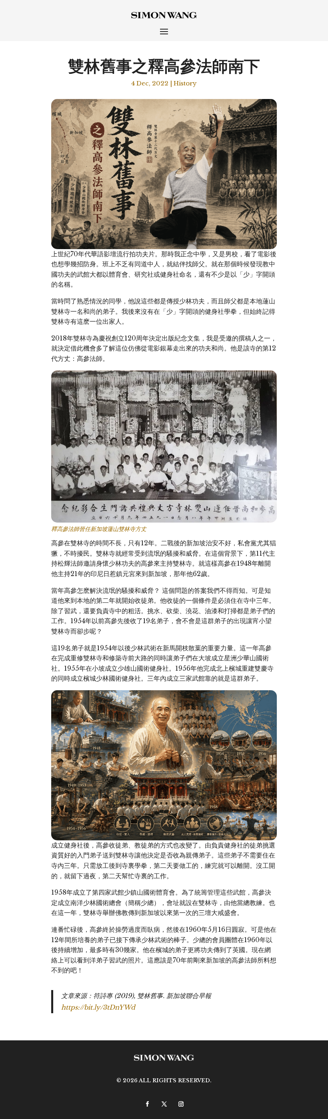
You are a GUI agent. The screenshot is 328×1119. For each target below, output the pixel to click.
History (185, 83)
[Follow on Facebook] (147, 1104)
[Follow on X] (164, 1104)
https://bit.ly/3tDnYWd (98, 1007)
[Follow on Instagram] (181, 1104)
